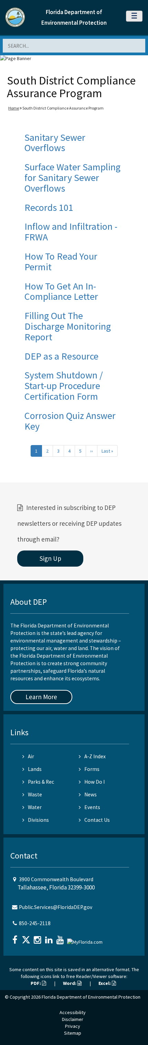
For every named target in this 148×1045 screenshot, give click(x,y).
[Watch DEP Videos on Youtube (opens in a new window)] (61, 938)
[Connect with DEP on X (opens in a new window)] (27, 938)
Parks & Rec (41, 782)
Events (92, 807)
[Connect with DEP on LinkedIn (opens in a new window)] (49, 938)
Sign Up (50, 558)
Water (35, 807)
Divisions (38, 820)
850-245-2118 (35, 923)
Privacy (72, 1026)
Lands (35, 769)
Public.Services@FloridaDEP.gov (55, 907)
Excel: (105, 983)
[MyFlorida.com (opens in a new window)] (85, 939)
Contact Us (97, 820)
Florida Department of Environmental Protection (91, 997)
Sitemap (72, 1033)
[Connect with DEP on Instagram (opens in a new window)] (38, 938)
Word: (70, 983)
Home (13, 108)
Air (31, 756)
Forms (91, 769)
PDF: (36, 983)
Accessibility (73, 1012)
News (90, 794)
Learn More (41, 697)
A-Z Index (95, 756)
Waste (35, 794)
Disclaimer (72, 1019)
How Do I (94, 782)
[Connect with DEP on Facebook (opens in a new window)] (15, 938)
